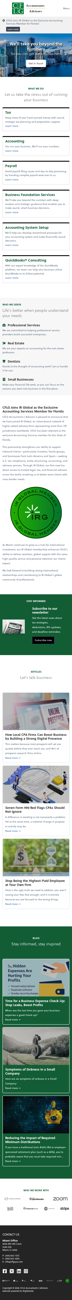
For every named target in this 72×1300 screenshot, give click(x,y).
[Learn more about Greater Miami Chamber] (49, 1281)
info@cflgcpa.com (14, 1261)
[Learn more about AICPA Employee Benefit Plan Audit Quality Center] (24, 1281)
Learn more (13, 29)
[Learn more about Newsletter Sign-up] (6, 1281)
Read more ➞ (36, 758)
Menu (66, 8)
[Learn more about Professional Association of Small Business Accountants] (59, 1281)
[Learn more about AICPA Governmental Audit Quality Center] (33, 1281)
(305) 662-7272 (12, 1255)
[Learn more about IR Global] (68, 1281)
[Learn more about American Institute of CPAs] (15, 1281)
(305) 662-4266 (12, 1258)
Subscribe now (43, 640)
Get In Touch (36, 63)
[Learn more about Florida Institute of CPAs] (40, 1281)
